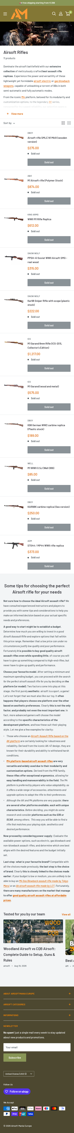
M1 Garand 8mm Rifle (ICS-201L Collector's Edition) (45, 345)
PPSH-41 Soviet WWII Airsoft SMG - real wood (47, 259)
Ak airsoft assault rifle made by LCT (35, 885)
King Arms (33, 214)
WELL (30, 463)
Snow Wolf (34, 253)
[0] (68, 14)
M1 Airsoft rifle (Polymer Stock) (45, 180)
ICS (29, 338)
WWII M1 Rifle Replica (39, 219)
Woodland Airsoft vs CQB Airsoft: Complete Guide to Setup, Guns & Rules (29, 954)
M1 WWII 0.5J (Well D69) (41, 468)
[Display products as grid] (69, 122)
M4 (23, 97)
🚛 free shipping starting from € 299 (37, 2)
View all (66, 914)
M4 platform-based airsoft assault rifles (30, 761)
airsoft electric (42, 80)
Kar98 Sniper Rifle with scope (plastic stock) (49, 302)
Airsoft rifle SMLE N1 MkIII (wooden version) (47, 139)
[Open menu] (5, 14)
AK (50, 101)
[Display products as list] (63, 122)
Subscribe (15, 1057)
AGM (30, 540)
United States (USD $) (16, 1073)
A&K (30, 175)
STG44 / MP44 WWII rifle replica (46, 545)
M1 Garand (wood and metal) (43, 386)
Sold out (49, 162)
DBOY (30, 133)
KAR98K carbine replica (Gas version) (49, 506)
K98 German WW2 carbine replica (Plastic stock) (46, 427)
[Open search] (54, 14)
